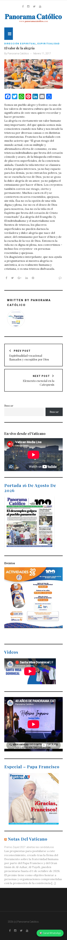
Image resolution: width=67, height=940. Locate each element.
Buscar (8, 405)
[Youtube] (40, 6)
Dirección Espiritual (20, 43)
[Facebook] (23, 6)
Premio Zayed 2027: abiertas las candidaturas (29, 847)
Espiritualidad (48, 43)
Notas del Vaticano (27, 839)
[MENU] (8, 33)
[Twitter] (34, 6)
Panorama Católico (18, 53)
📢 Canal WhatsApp (50, 933)
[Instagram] (28, 6)
